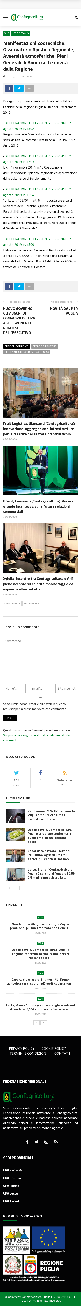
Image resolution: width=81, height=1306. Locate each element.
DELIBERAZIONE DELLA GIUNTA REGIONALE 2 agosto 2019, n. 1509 (37, 242)
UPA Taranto (12, 1201)
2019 (6, 33)
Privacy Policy (21, 1048)
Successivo (30, 604)
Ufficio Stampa (20, 33)
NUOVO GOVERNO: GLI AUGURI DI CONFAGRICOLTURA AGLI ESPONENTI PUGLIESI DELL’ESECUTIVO (19, 320)
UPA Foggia (11, 1186)
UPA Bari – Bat (13, 1170)
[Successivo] (16, 888)
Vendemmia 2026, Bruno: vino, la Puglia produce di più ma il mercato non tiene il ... (51, 815)
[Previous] (9, 888)
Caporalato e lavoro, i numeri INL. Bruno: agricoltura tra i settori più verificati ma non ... (50, 855)
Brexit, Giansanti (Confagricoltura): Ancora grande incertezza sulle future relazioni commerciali (38, 506)
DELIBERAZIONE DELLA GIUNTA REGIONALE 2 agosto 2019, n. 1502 (37, 126)
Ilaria (6, 76)
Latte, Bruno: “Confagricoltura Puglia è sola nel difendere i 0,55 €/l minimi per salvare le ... (51, 874)
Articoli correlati (16, 346)
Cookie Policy (54, 1048)
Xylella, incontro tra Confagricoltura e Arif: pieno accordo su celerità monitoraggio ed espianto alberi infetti (38, 583)
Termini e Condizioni (28, 1053)
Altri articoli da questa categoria (27, 352)
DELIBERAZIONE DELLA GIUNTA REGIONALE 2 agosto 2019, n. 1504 (37, 192)
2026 (40, 917)
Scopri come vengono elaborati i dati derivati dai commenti (36, 737)
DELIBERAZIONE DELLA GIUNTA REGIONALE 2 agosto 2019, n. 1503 (37, 159)
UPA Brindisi (12, 1178)
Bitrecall (54, 1300)
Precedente (13, 604)
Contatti (63, 1053)
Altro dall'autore (44, 346)
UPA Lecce (10, 1194)
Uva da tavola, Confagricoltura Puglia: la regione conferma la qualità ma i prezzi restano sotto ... (50, 836)
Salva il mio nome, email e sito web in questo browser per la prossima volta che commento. (35, 706)
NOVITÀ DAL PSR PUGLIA (64, 311)
